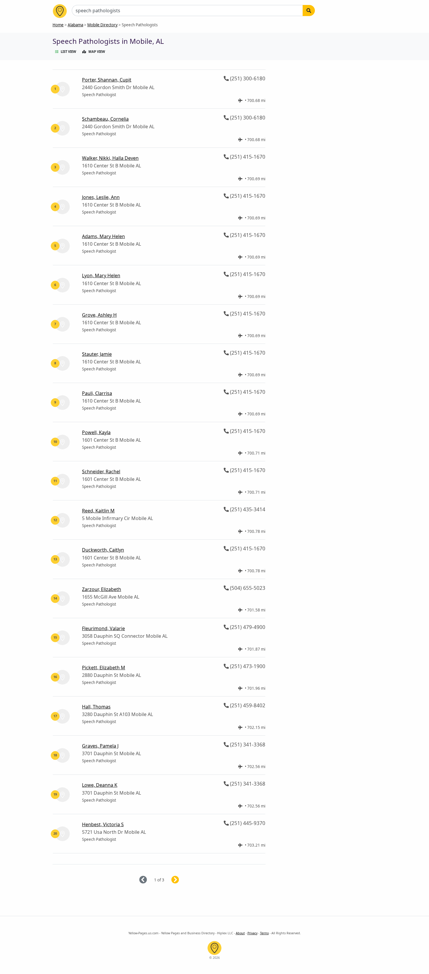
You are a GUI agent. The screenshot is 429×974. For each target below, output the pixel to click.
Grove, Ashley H (99, 315)
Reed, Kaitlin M (98, 510)
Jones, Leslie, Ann (101, 197)
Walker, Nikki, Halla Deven (110, 158)
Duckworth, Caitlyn (103, 550)
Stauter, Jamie (97, 354)
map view (96, 51)
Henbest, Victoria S (103, 824)
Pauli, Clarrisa (97, 393)
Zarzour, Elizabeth (101, 589)
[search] (309, 10)
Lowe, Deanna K (99, 785)
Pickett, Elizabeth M (103, 667)
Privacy (252, 933)
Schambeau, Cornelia (105, 119)
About (240, 933)
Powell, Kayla (96, 432)
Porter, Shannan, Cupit (106, 80)
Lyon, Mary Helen (101, 275)
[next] (182, 880)
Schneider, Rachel (101, 471)
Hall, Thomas (96, 706)
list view (68, 51)
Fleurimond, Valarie (103, 628)
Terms (264, 933)
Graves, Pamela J (100, 746)
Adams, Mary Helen (103, 236)
